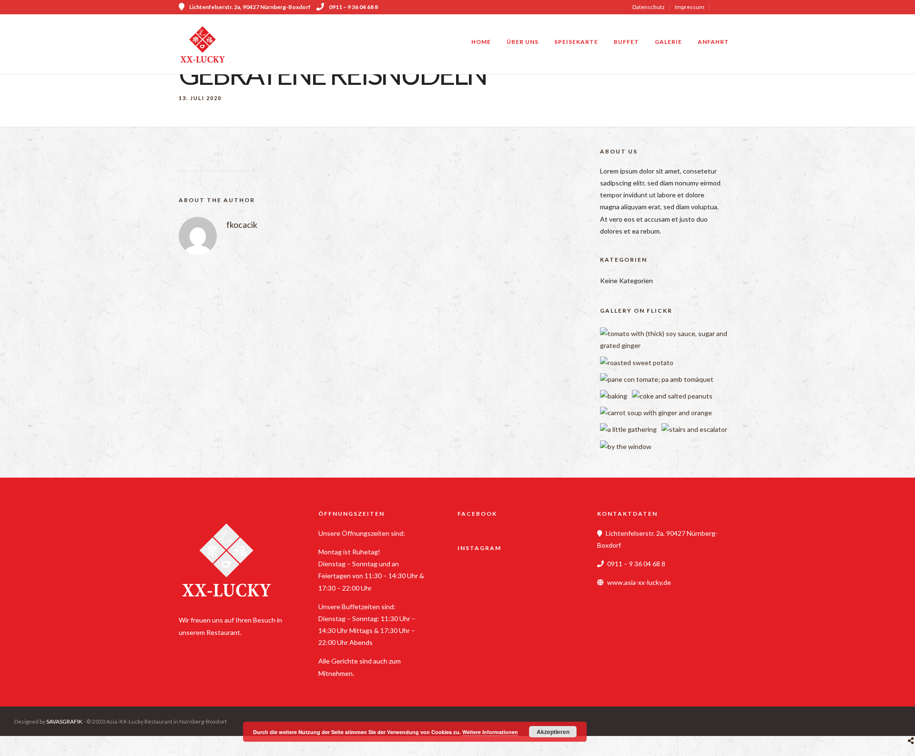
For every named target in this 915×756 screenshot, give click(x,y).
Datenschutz (648, 6)
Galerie (668, 41)
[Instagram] (733, 7)
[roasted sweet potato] (636, 362)
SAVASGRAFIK (64, 721)
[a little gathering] (628, 429)
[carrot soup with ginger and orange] (656, 413)
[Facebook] (189, 647)
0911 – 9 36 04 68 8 (353, 6)
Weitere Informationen (490, 732)
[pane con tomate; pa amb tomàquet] (656, 379)
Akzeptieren (553, 731)
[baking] (613, 396)
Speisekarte (576, 41)
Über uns (523, 41)
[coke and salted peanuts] (672, 396)
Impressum (689, 6)
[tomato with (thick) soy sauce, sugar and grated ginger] (671, 345)
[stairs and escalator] (694, 429)
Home (481, 41)
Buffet (626, 41)
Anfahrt (713, 41)
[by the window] (625, 446)
